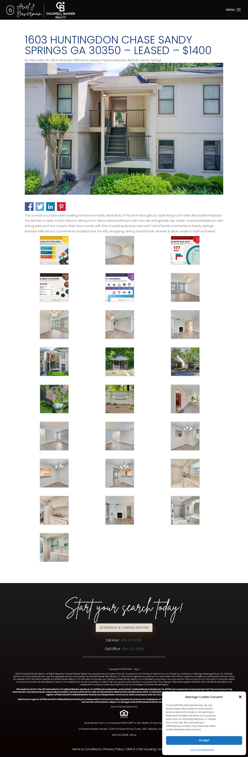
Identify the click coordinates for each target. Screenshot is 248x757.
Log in (137, 669)
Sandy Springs (151, 60)
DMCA (130, 749)
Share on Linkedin (50, 206)
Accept (204, 740)
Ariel (32, 60)
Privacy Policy (113, 749)
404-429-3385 (131, 640)
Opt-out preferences (202, 749)
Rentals (133, 60)
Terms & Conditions (86, 749)
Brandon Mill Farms (74, 60)
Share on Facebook (29, 206)
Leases (94, 60)
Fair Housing (147, 749)
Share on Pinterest (61, 206)
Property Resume (113, 60)
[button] (240, 697)
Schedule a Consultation (124, 627)
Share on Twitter (39, 206)
